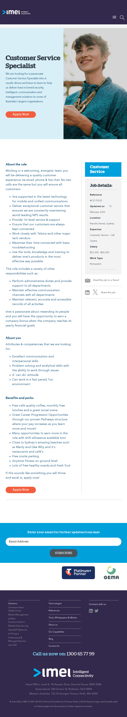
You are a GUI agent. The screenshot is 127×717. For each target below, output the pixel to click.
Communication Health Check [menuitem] (16, 609)
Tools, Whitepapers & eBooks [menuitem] (63, 618)
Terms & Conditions (53, 702)
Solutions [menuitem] (12, 604)
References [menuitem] (54, 611)
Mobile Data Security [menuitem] (18, 626)
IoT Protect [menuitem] (13, 634)
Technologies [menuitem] (55, 604)
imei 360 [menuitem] (12, 645)
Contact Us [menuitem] (54, 646)
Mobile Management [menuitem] (18, 615)
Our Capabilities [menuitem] (56, 632)
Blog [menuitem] (51, 639)
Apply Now (20, 114)
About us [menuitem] (53, 625)
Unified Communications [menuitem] (16, 620)
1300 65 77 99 (80, 654)
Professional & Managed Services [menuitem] (17, 639)
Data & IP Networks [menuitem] (17, 630)
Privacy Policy (72, 702)
